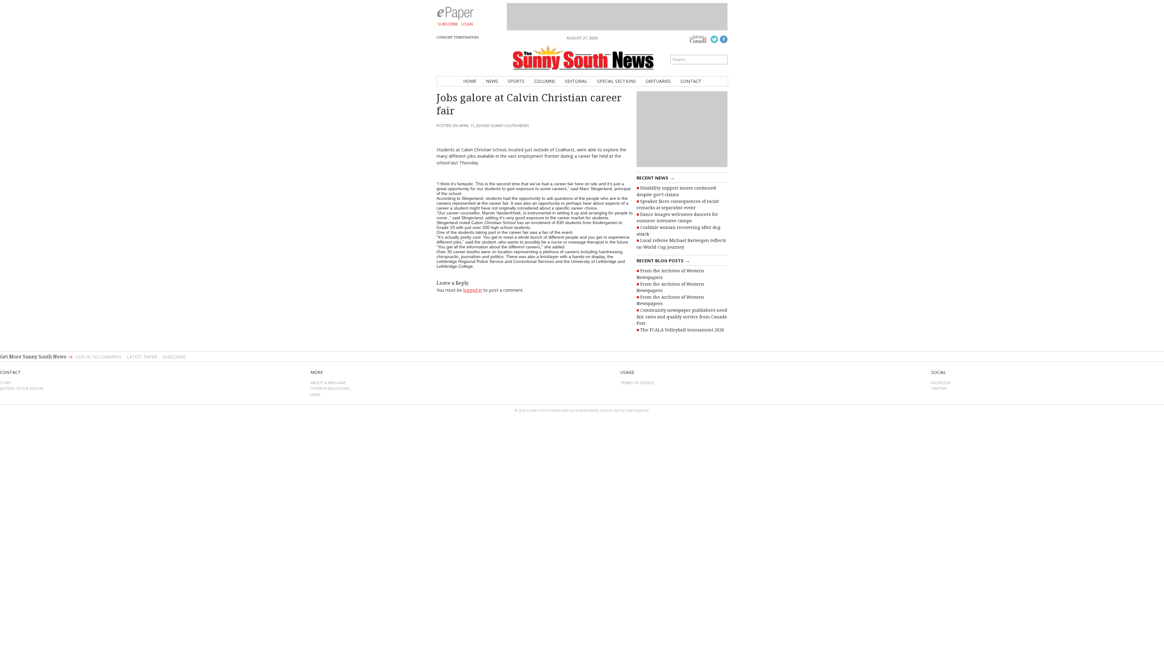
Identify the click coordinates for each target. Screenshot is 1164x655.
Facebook (941, 382)
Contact (691, 81)
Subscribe (448, 24)
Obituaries (658, 81)
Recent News (656, 177)
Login (467, 24)
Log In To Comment (99, 357)
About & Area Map (328, 382)
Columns (544, 81)
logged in (472, 290)
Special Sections (616, 81)
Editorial (576, 81)
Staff (5, 382)
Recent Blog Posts (663, 260)
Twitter (939, 388)
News (492, 81)
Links (315, 394)
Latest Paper (142, 357)
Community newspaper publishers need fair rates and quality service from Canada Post (682, 317)
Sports (516, 81)
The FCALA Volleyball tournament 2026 (682, 330)
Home (469, 81)
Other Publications (330, 388)
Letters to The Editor (21, 388)
